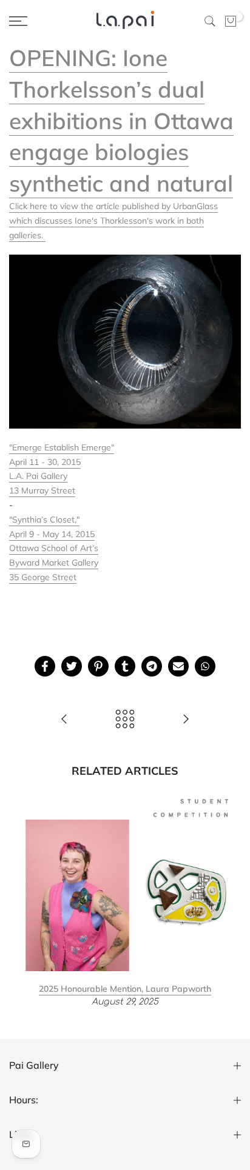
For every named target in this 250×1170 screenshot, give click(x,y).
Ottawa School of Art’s (53, 548)
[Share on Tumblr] (125, 666)
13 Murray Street (42, 490)
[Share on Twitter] (71, 666)
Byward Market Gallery (53, 562)
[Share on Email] (178, 666)
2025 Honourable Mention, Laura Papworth (125, 988)
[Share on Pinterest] (98, 666)
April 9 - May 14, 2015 (52, 534)
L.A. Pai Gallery (38, 475)
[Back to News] (125, 720)
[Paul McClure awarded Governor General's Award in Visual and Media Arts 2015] (64, 720)
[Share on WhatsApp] (205, 666)
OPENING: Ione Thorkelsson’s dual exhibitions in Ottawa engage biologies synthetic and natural (121, 120)
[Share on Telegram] (151, 666)
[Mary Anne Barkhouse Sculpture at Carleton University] (185, 720)
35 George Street (42, 577)
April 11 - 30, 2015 (45, 461)
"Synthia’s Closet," (44, 519)
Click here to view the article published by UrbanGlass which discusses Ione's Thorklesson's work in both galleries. (113, 221)
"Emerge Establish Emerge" (61, 447)
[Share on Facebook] (45, 666)
